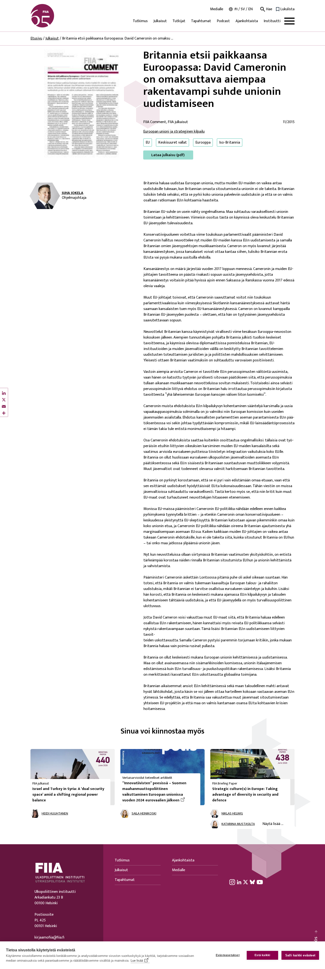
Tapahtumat (201, 21)
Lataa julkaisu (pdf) (168, 155)
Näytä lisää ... (272, 824)
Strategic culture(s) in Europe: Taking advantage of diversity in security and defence (245, 795)
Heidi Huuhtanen (55, 814)
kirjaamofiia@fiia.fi (49, 937)
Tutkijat (178, 21)
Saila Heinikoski (144, 814)
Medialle (216, 9)
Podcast (223, 21)
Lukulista (287, 9)
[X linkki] (245, 882)
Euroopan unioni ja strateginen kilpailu (174, 131)
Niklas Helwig (232, 814)
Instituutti (272, 21)
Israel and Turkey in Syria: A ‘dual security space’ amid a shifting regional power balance (68, 795)
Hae (268, 9)
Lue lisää (137, 960)
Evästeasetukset (228, 955)
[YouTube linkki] (260, 882)
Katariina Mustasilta (238, 824)
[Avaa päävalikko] (289, 21)
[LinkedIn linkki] (239, 882)
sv (243, 9)
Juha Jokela (72, 193)
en (250, 9)
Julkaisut (160, 21)
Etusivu (36, 38)
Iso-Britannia (229, 142)
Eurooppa (203, 142)
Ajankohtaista (247, 21)
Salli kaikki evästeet (300, 955)
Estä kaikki (262, 955)
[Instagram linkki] (232, 882)
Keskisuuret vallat (172, 142)
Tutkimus (140, 21)
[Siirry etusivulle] (53, 16)
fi (236, 9)
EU (148, 142)
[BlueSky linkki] (252, 882)
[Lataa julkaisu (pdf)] (83, 104)
